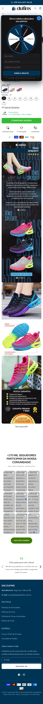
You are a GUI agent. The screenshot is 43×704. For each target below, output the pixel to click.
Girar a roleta (21, 73)
